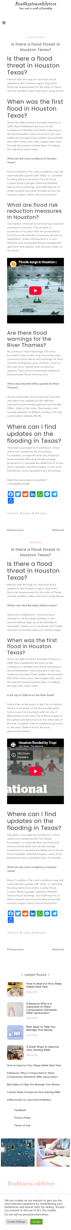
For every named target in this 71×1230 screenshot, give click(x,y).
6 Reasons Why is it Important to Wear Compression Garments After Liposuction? (41, 1008)
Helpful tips (35, 542)
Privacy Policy (22, 1117)
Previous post (15, 530)
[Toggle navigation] (4, 22)
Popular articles (35, 37)
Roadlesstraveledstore (35, 3)
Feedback (20, 1110)
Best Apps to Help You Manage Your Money (41, 1028)
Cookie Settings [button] (16, 1221)
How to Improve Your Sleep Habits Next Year (44, 985)
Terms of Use (22, 1125)
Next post (58, 530)
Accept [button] (36, 1221)
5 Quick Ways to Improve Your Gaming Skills (42, 1048)
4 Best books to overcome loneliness (29, 1099)
